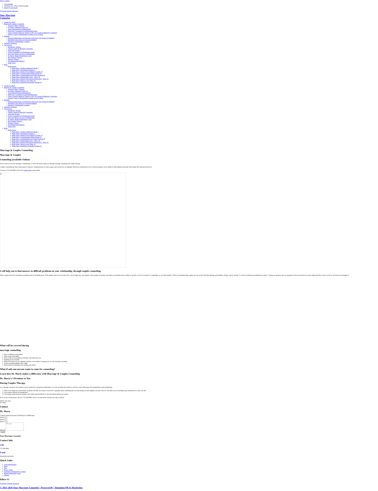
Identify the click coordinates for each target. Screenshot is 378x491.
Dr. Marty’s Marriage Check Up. (18, 27)
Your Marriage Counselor (7, 16)
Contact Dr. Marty (9, 22)
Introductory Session (14, 47)
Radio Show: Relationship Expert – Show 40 (26, 77)
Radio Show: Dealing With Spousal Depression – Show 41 (30, 79)
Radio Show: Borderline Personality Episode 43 (27, 82)
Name (2, 417)
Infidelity (7, 36)
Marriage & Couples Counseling (14, 24)
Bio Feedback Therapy (15, 57)
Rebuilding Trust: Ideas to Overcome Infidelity (22, 40)
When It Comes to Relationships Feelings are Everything (25, 34)
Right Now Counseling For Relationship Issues (22, 31)
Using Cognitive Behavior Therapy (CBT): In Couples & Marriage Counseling (32, 33)
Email (2, 419)
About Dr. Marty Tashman (16, 26)
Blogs (6, 65)
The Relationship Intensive (16, 61)
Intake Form (11, 63)
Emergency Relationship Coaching (19, 41)
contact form (27, 170)
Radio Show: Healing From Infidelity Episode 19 (27, 72)
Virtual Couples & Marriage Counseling (20, 49)
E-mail (2, 452)
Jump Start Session (14, 50)
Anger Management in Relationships (19, 29)
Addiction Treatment (10, 43)
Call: (2, 445)
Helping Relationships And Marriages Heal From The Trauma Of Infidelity (31, 38)
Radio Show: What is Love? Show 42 (23, 80)
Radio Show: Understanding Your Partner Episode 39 (28, 75)
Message (3, 430)
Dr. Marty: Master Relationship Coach (20, 56)
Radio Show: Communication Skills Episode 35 (27, 73)
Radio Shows (12, 66)
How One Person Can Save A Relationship (21, 54)
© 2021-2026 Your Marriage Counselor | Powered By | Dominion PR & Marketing (41, 487)
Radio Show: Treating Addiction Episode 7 (25, 68)
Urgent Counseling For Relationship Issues (21, 52)
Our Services (8, 45)
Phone (2, 421)
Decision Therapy (13, 59)
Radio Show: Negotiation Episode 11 (23, 70)
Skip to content (4, 1)
